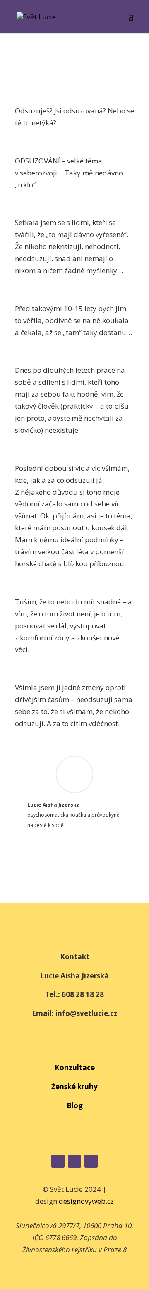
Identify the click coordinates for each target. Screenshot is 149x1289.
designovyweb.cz (86, 1201)
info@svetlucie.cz (86, 1013)
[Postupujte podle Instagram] (74, 1161)
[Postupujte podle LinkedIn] (91, 1161)
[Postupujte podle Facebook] (58, 1161)
